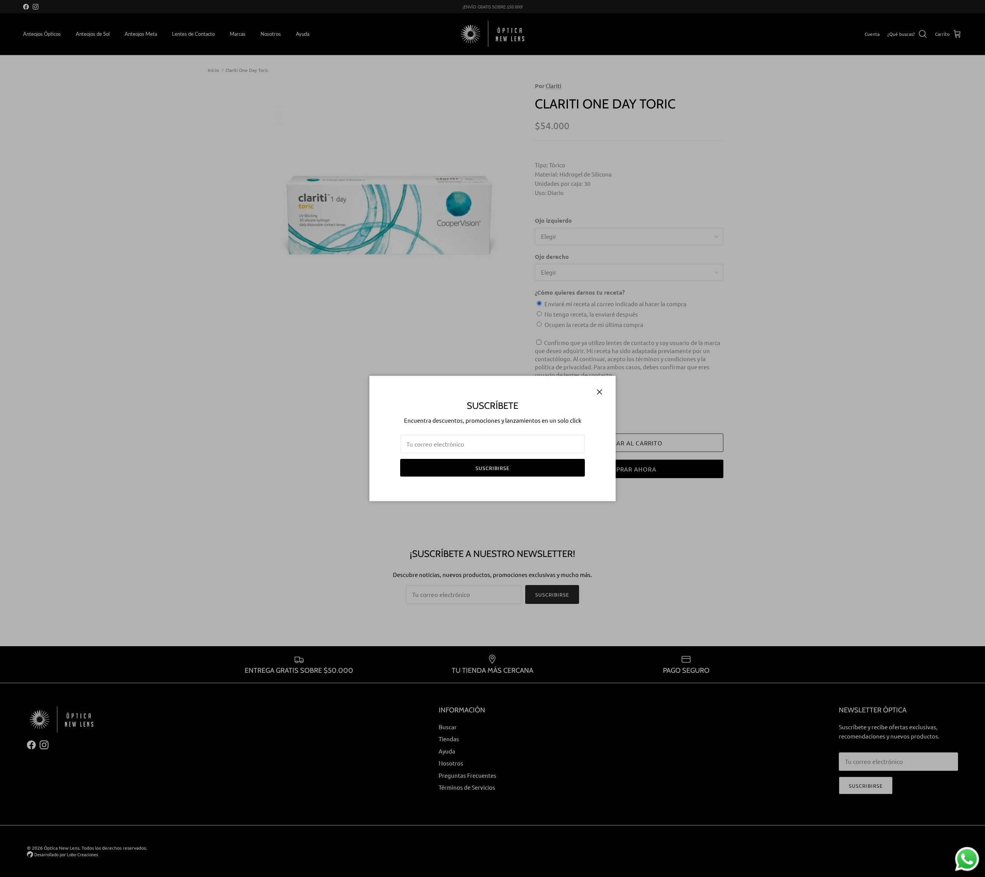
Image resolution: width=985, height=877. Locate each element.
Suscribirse (492, 468)
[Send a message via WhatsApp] (967, 859)
